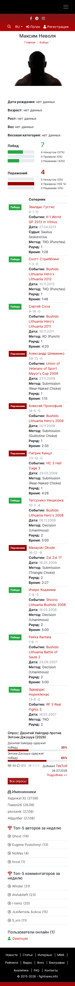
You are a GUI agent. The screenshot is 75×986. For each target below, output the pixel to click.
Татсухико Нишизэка (46, 500)
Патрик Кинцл (40, 453)
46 (13, 765)
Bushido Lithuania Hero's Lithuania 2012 (44, 274)
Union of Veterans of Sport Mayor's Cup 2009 (44, 368)
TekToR (61, 766)
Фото (40, 962)
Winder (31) (20, 886)
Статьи (27, 955)
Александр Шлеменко (47, 353)
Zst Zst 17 (54, 557)
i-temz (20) (20, 903)
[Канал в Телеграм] (36, 18)
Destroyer (20, 938)
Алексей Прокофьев (45, 406)
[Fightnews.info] (37, 7)
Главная (29, 42)
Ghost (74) (20, 836)
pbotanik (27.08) (21, 811)
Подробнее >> (57, 775)
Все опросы (18, 781)
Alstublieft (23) (23, 895)
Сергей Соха (39, 306)
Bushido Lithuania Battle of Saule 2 (44, 652)
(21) (23, 765)
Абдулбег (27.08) (21, 818)
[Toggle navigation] (66, 7)
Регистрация (57, 27)
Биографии (57, 962)
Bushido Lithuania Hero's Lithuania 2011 (44, 321)
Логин (34, 27)
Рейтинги (11, 962)
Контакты (51, 970)
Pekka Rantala (40, 637)
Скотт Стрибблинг (44, 259)
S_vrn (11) (19, 920)
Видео (27, 962)
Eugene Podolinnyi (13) (29, 845)
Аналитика (21, 970)
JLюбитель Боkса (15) (29, 912)
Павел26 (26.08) (21, 805)
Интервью (45, 955)
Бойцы (44, 42)
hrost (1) (18, 862)
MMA (60, 955)
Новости (12, 955)
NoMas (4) (20, 853)
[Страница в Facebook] (31, 18)
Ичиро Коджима (42, 590)
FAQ (36, 970)
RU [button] (17, 27)
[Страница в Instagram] (43, 18)
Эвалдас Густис (42, 207)
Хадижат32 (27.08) (23, 798)
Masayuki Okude (42, 547)
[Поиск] (9, 26)
